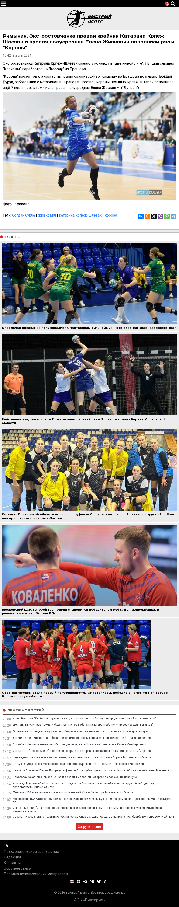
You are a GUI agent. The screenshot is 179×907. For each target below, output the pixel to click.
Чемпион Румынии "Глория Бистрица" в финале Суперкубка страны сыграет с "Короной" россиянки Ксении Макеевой (91, 770)
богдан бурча (23, 215)
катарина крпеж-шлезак (80, 215)
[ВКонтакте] (141, 216)
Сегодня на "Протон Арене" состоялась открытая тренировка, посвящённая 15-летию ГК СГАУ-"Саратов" (82, 751)
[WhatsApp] (167, 216)
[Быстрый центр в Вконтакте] (92, 881)
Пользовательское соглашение (31, 851)
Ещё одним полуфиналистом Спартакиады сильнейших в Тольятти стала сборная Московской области (82, 757)
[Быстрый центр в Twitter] (99, 881)
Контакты (12, 863)
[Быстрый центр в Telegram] (85, 881)
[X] (154, 216)
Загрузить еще (89, 827)
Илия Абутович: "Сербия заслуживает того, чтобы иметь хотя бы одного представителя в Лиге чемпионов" (84, 718)
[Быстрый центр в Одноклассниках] (105, 881)
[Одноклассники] (147, 216)
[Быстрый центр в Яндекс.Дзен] (78, 881)
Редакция (12, 857)
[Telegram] (173, 216)
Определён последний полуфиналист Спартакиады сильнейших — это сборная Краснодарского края (81, 731)
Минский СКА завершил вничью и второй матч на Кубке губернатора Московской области (73, 792)
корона (111, 215)
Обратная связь (17, 868)
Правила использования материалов (36, 874)
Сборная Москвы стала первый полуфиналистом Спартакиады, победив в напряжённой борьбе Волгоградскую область (93, 816)
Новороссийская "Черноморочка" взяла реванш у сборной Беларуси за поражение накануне (75, 777)
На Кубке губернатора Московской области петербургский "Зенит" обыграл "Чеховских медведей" (79, 764)
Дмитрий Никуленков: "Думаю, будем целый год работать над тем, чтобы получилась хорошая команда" (83, 724)
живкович (47, 215)
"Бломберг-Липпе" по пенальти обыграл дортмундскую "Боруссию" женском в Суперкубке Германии (79, 744)
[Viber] (160, 216)
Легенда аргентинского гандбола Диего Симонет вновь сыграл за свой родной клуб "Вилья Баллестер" (82, 737)
